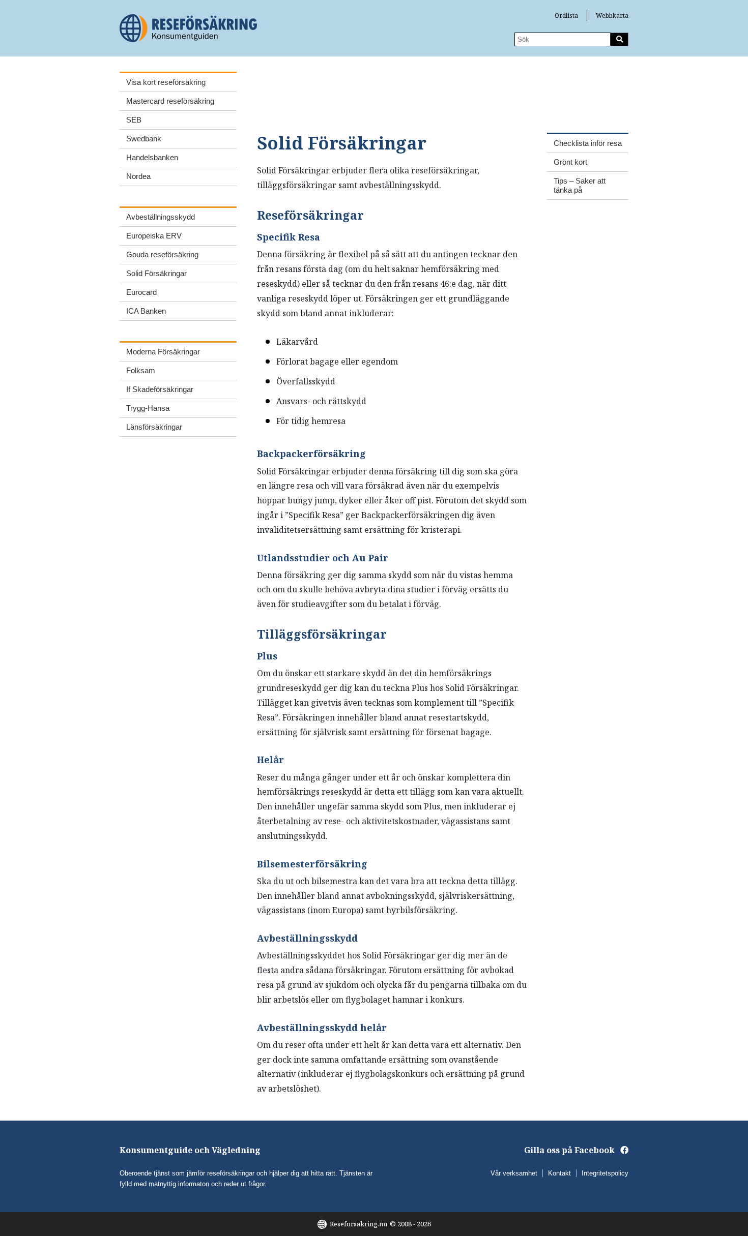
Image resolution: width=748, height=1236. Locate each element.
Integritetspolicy (605, 1173)
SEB (133, 119)
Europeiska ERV (154, 235)
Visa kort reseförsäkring (166, 82)
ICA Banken (146, 311)
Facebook (594, 1150)
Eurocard (141, 292)
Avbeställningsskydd (160, 217)
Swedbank (143, 138)
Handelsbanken (152, 157)
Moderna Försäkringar (163, 351)
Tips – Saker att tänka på (580, 185)
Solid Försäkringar (156, 273)
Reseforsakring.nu (358, 1223)
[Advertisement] (442, 94)
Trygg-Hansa (147, 408)
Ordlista (566, 15)
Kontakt (559, 1173)
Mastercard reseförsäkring (170, 101)
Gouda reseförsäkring (162, 254)
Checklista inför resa (588, 143)
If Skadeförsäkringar (159, 389)
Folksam (140, 370)
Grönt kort (570, 162)
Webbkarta (612, 15)
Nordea (138, 176)
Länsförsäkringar (154, 427)
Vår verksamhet (514, 1173)
